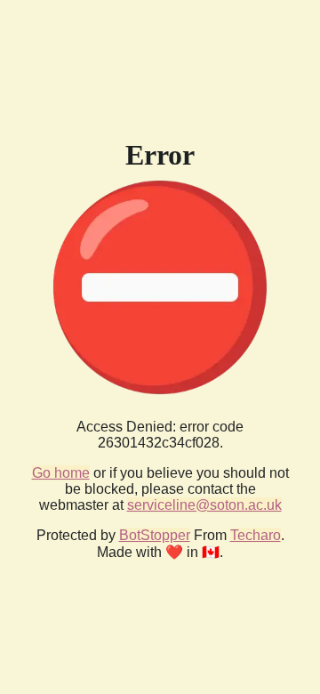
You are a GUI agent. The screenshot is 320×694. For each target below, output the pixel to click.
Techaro (255, 535)
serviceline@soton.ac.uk (204, 504)
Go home (61, 472)
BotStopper (154, 535)
